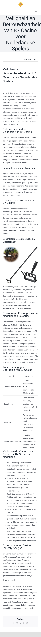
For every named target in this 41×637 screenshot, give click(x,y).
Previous (27, 60)
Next (34, 60)
